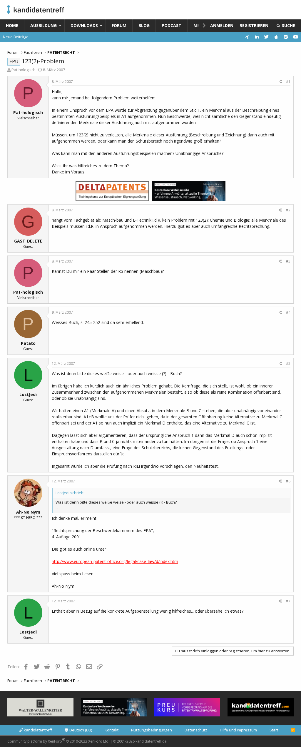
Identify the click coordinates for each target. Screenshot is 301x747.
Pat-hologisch (23, 69)
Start (274, 730)
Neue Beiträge (16, 36)
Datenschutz (196, 730)
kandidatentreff (37, 730)
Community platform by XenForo (58, 740)
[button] (61, 25)
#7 (288, 601)
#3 (288, 261)
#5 (288, 363)
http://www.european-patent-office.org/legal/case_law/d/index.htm (115, 561)
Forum (119, 25)
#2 (288, 210)
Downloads (84, 25)
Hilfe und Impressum (238, 730)
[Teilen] (280, 81)
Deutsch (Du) (80, 730)
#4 (288, 312)
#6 (288, 481)
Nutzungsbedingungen (151, 730)
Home (12, 25)
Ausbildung (43, 25)
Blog (144, 25)
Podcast (171, 25)
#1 (288, 81)
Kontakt (111, 730)
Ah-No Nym (28, 512)
